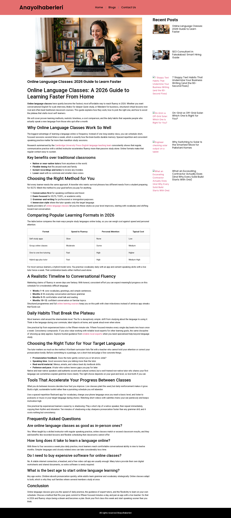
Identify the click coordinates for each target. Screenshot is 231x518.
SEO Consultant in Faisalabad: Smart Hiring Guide (186, 54)
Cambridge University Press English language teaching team (83, 145)
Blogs (112, 7)
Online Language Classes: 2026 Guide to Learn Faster (187, 28)
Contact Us (128, 7)
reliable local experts (92, 334)
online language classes (57, 206)
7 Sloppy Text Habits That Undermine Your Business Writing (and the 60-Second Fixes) (187, 82)
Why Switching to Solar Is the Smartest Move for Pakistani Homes (187, 144)
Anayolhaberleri (41, 7)
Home (99, 7)
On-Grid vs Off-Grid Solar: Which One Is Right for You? (187, 115)
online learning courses (68, 303)
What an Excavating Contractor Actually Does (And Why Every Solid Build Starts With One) (187, 175)
